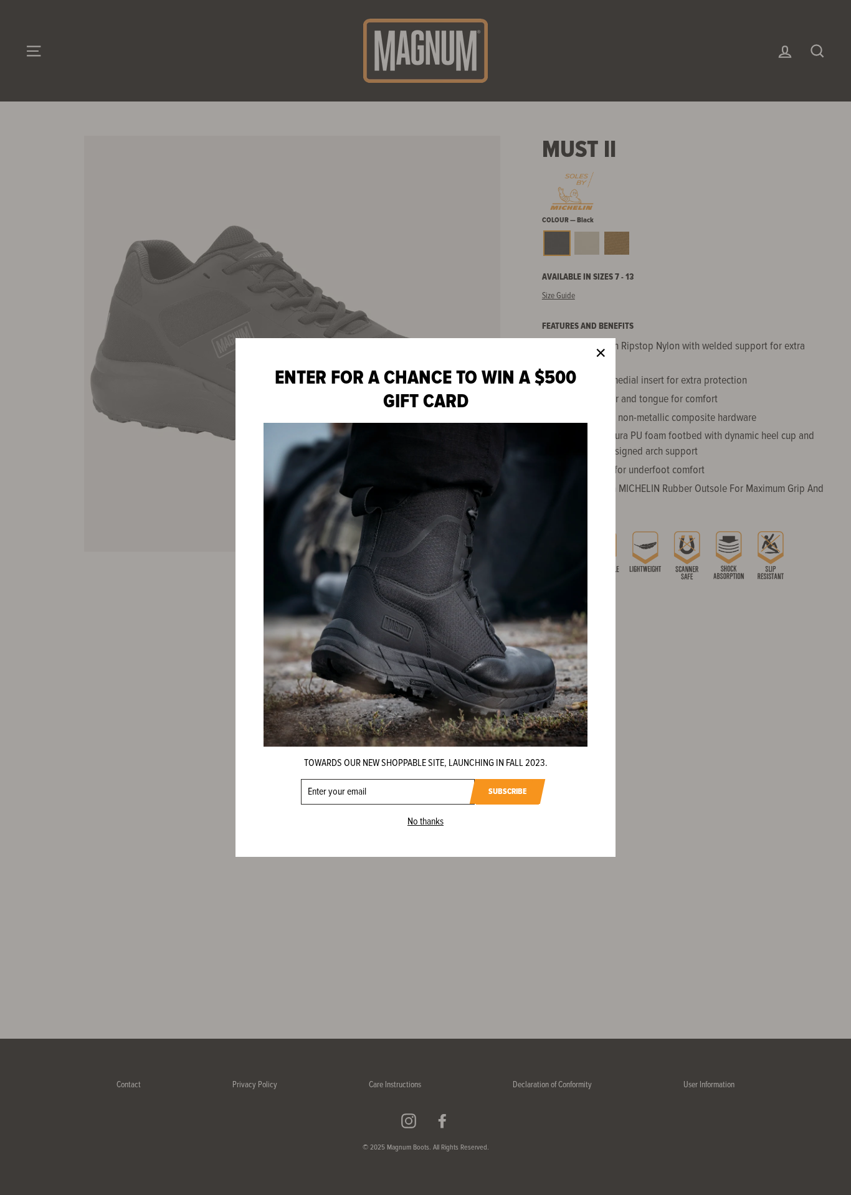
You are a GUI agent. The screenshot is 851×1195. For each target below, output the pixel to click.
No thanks (425, 821)
